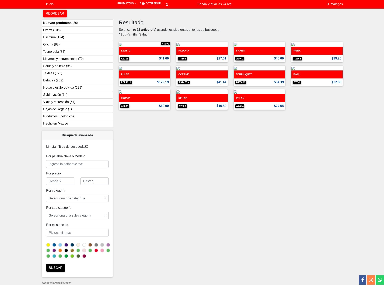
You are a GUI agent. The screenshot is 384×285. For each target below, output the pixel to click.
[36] (48, 250)
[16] (108, 245)
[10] (60, 245)
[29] (54, 250)
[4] (96, 250)
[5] (102, 250)
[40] (78, 256)
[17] (90, 250)
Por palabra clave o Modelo (65, 156)
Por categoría (55, 190)
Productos (126, 3)
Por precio (53, 173)
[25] (84, 250)
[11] (72, 245)
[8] (72, 256)
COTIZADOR (150, 3)
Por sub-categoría (58, 207)
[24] (78, 245)
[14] (102, 245)
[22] (96, 245)
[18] (72, 250)
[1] (84, 245)
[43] (108, 250)
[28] (60, 256)
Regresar (55, 13)
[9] (54, 245)
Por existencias (57, 225)
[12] (66, 245)
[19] (48, 256)
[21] (90, 245)
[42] (78, 250)
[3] (60, 250)
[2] (66, 250)
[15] (84, 256)
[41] (54, 256)
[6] (66, 256)
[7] (48, 245)
